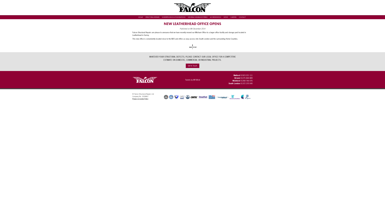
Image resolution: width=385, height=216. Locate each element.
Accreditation (215, 17)
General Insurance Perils (197, 17)
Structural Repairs (152, 17)
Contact (242, 17)
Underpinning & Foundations (173, 17)
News (226, 17)
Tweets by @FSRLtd (192, 80)
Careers (233, 17)
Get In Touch (192, 65)
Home (140, 17)
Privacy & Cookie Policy (140, 99)
